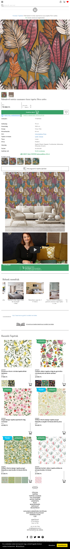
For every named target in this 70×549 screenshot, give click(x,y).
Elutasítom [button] (52, 545)
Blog (35, 502)
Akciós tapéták (35, 499)
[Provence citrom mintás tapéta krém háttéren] (4, 383)
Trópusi (41, 136)
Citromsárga (39, 134)
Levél (36, 136)
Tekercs (26, 107)
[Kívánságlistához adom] (66, 112)
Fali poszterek (35, 497)
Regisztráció (35, 508)
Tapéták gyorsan (35, 496)
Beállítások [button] (20, 546)
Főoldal (15, 16)
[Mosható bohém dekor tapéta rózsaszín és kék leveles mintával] (38, 480)
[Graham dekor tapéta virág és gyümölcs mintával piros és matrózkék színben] (38, 383)
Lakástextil (35, 501)
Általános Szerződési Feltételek (35, 511)
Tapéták (20, 16)
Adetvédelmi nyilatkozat (35, 513)
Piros (44, 134)
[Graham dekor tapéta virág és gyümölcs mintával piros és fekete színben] (52, 383)
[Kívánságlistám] (68, 2)
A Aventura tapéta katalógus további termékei (40, 324)
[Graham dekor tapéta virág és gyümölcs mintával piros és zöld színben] (45, 383)
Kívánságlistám (35, 514)
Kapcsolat (35, 506)
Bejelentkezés (35, 504)
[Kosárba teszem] (30, 384)
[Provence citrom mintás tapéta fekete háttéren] (11, 383)
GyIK (35, 516)
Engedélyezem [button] (62, 545)
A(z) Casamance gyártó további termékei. (24, 315)
